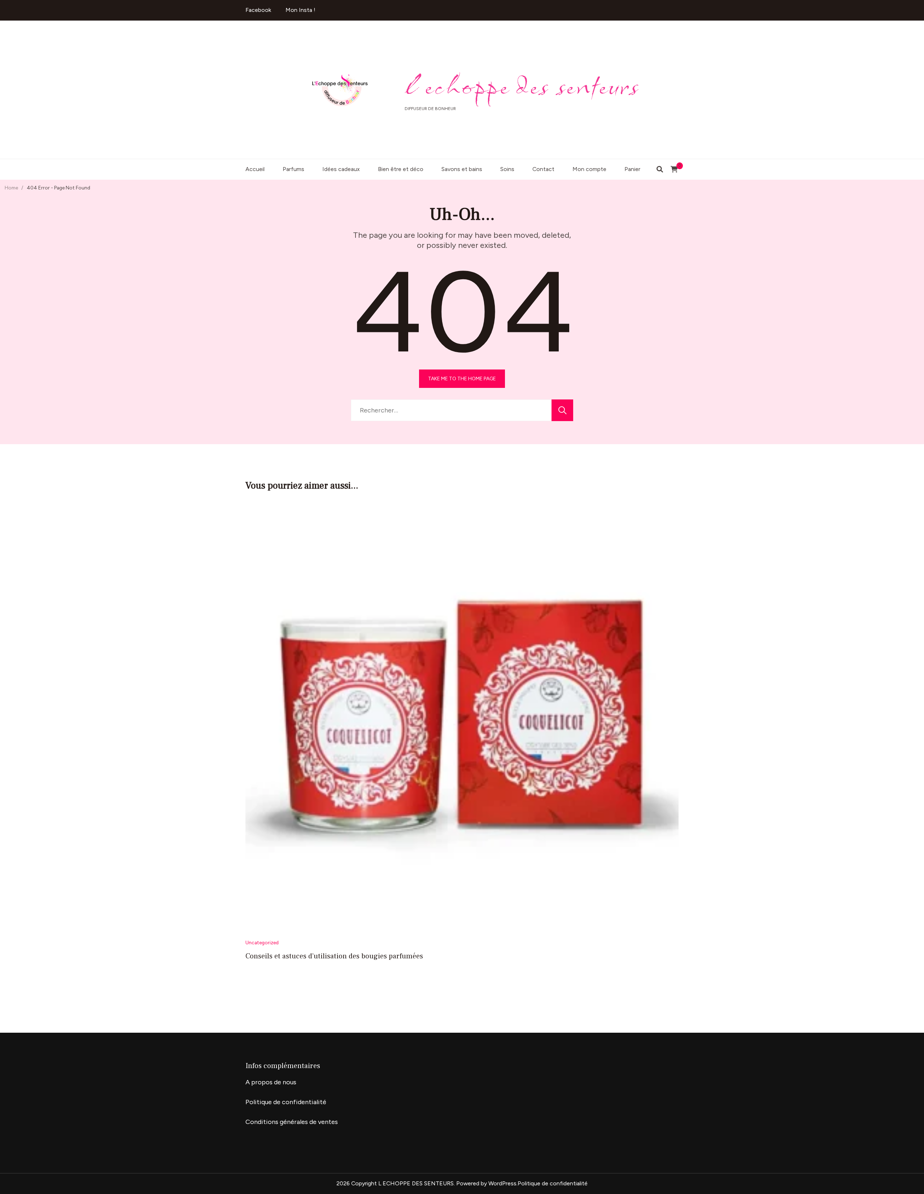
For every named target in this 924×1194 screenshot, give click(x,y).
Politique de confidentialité (285, 1102)
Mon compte (589, 169)
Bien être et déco (400, 169)
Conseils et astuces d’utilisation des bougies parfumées (334, 956)
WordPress (502, 1183)
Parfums (293, 169)
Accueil (255, 169)
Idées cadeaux (341, 169)
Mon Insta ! (300, 9)
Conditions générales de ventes (291, 1122)
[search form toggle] (659, 169)
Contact (543, 169)
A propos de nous (270, 1082)
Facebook (258, 9)
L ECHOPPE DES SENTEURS (522, 86)
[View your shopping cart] (674, 169)
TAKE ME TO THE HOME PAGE (462, 378)
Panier (632, 169)
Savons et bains (461, 169)
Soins (507, 169)
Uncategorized (262, 942)
